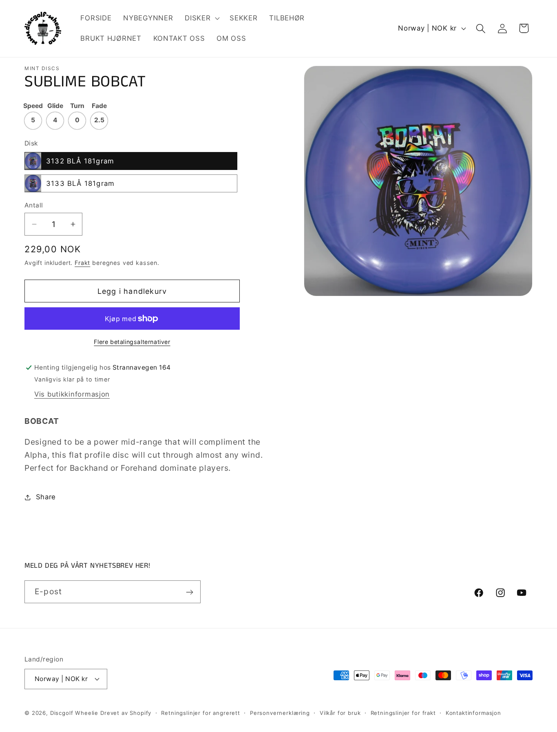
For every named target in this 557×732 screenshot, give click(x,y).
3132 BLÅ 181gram (80, 161)
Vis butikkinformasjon (72, 394)
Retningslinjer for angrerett (200, 712)
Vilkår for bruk (340, 712)
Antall (33, 205)
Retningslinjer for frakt (403, 712)
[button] (201, 18)
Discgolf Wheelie (74, 712)
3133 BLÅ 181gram (80, 183)
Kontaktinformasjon (473, 712)
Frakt (82, 262)
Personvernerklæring (280, 712)
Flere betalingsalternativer (132, 341)
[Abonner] (189, 592)
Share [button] (46, 497)
